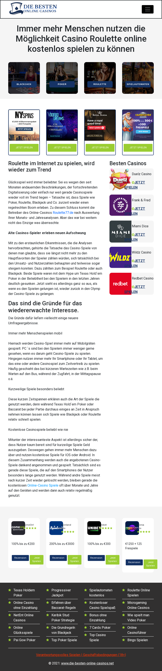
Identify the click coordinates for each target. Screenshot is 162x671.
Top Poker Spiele (64, 640)
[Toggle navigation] (148, 9)
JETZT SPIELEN (24, 147)
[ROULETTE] (100, 78)
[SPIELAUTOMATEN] (138, 78)
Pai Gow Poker (24, 640)
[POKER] (62, 78)
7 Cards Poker (100, 628)
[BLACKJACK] (24, 78)
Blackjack (24, 84)
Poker (62, 84)
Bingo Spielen (137, 640)
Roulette (100, 84)
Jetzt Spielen (36, 559)
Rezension (20, 557)
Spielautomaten (138, 84)
